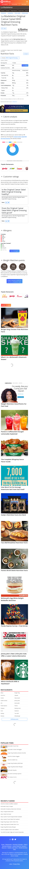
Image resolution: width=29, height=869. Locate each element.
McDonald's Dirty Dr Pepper (7, 806)
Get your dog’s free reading (16, 110)
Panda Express (4, 705)
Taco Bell (17, 713)
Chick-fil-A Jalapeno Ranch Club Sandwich (10, 829)
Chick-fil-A (3, 695)
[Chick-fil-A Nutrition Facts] (19, 296)
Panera (16, 705)
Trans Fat (3, 78)
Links (10, 864)
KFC (1, 703)
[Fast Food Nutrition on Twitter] (15, 839)
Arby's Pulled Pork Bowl (6, 814)
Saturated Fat (4, 75)
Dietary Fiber (4, 88)
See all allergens (14, 251)
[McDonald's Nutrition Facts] (5, 296)
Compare (26, 53)
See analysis (25, 65)
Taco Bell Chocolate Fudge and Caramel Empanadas (12, 832)
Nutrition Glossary (6, 846)
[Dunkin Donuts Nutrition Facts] (19, 169)
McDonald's (17, 703)
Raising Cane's (18, 708)
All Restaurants (14, 719)
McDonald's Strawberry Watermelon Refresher (11, 809)
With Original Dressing (10, 58)
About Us (4, 847)
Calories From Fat (5, 68)
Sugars (3, 90)
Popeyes (2, 708)
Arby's (2, 692)
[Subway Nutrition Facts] (12, 169)
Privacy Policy (16, 864)
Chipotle (16, 695)
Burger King (17, 692)
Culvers (2, 698)
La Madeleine (14, 101)
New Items (24, 4)
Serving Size (4, 63)
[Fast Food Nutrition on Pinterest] (12, 839)
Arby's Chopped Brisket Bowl (7, 811)
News (25, 844)
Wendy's (2, 716)
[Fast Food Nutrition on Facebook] (9, 839)
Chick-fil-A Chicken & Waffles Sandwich (9, 803)
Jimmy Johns (17, 700)
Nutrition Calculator (18, 844)
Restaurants (5, 4)
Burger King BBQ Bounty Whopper (8, 827)
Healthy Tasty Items (13, 847)
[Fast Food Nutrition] (5, 1)
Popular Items (21, 10)
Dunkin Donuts (4, 700)
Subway (2, 713)
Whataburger (17, 716)
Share (4, 28)
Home (2, 844)
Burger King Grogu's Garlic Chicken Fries (9, 821)
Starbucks (17, 710)
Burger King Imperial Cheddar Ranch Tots (10, 824)
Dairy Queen (17, 698)
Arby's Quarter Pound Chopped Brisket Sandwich (11, 816)
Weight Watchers (14, 10)
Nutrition (3, 10)
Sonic (2, 710)
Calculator (14, 4)
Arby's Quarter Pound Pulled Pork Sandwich (10, 819)
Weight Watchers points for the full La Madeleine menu (14, 281)
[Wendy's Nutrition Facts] (5, 169)
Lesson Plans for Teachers (19, 846)
